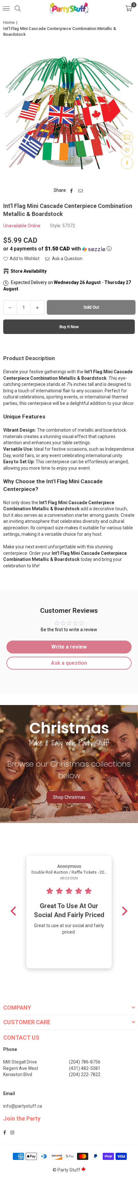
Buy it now (69, 326)
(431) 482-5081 (84, 1068)
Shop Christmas (69, 797)
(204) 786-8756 (84, 1061)
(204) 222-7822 (84, 1074)
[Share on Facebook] (71, 190)
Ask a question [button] (69, 663)
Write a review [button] (69, 647)
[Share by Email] (80, 190)
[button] (129, 8)
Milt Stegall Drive (20, 1061)
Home (8, 22)
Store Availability (29, 271)
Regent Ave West (20, 1068)
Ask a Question (66, 258)
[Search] (17, 8)
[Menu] (6, 8)
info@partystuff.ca (22, 1106)
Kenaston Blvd (17, 1074)
